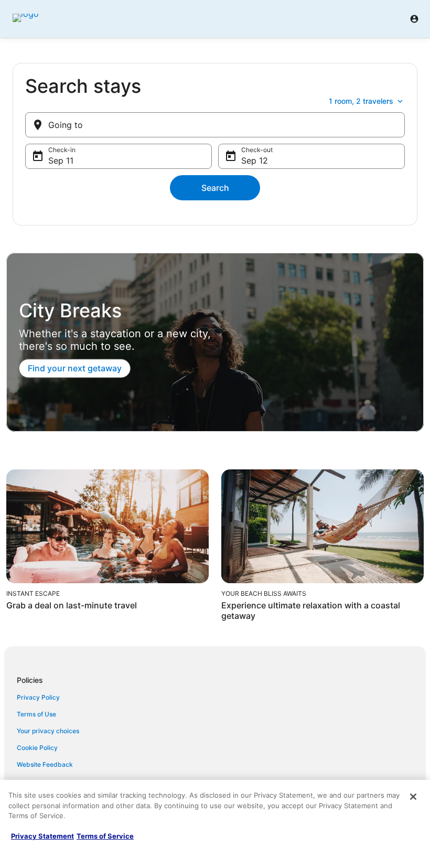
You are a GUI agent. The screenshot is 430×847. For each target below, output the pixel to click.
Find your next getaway (75, 368)
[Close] (413, 796)
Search (215, 188)
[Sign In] (414, 18)
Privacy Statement (42, 836)
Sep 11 (60, 160)
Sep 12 (254, 160)
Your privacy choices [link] (48, 731)
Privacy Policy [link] (38, 697)
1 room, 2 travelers (361, 101)
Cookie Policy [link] (37, 748)
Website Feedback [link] (45, 764)
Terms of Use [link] (36, 714)
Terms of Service (105, 836)
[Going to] (215, 124)
